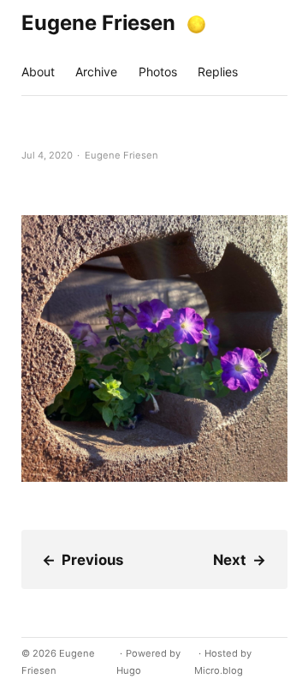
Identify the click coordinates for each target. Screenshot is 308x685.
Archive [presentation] (96, 71)
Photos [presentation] (158, 71)
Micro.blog (218, 670)
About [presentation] (38, 71)
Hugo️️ (128, 670)
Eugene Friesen (98, 22)
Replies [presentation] (218, 71)
